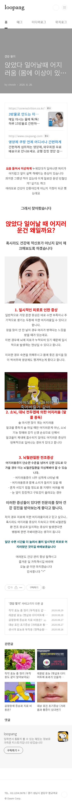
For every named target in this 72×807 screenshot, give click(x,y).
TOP (64, 795)
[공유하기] (16, 587)
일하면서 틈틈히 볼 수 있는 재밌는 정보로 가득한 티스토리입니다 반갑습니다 (27, 740)
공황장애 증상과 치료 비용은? (25, 620)
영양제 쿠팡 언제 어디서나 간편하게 (35, 141)
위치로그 (61, 22)
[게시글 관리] (20, 587)
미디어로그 (39, 22)
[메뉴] (64, 7)
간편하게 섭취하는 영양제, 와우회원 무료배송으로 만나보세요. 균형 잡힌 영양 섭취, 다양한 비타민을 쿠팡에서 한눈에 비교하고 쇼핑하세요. (36, 149)
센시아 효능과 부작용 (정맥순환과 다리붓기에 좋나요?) (28, 631)
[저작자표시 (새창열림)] (43, 587)
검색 (56, 8)
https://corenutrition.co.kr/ (27, 108)
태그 (19, 22)
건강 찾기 (14, 603)
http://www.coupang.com (25, 136)
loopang (15, 7)
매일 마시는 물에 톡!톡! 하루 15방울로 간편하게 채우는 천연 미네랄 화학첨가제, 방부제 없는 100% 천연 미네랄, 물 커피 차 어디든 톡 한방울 (24, 121)
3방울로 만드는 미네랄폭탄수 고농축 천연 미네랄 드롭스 (24, 114)
